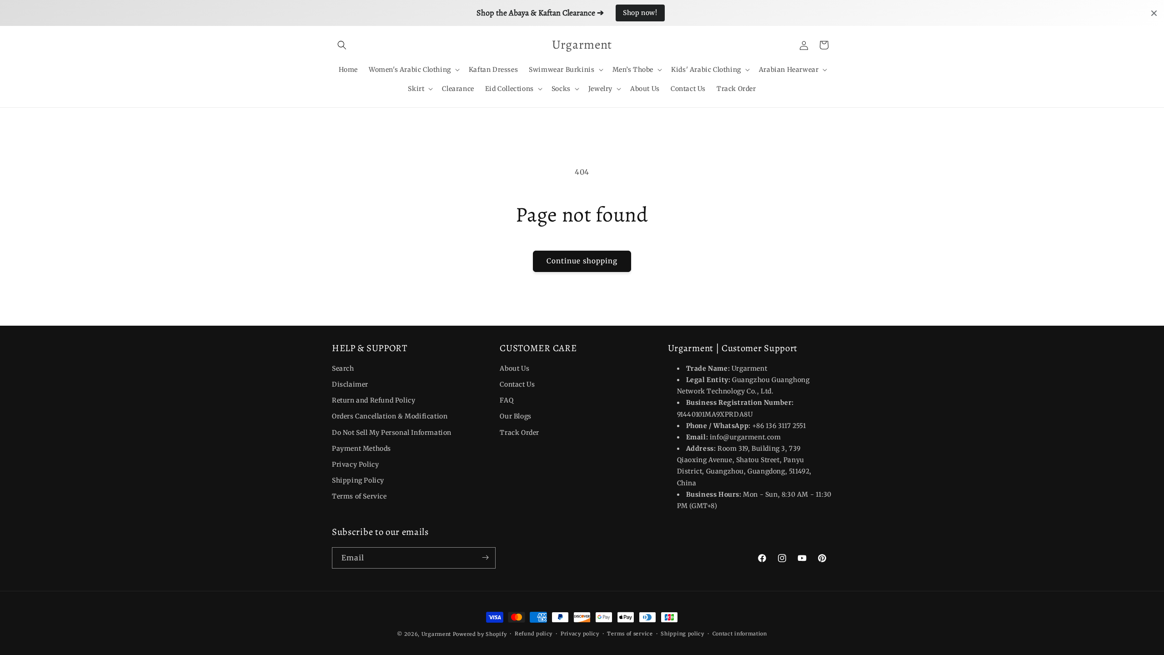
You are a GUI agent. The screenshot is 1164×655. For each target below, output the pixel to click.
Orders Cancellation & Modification (389, 417)
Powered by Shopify (480, 634)
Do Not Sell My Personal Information (392, 432)
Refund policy (533, 633)
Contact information (739, 633)
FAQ (506, 400)
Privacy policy (580, 633)
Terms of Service (359, 497)
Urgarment (436, 634)
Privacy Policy (355, 464)
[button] (342, 45)
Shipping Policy (358, 480)
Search (343, 368)
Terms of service (629, 633)
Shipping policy (682, 633)
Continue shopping (582, 261)
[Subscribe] (485, 557)
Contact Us (517, 384)
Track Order (519, 432)
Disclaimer (350, 384)
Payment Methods (361, 448)
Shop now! (640, 13)
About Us (514, 368)
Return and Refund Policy (373, 400)
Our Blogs (515, 417)
